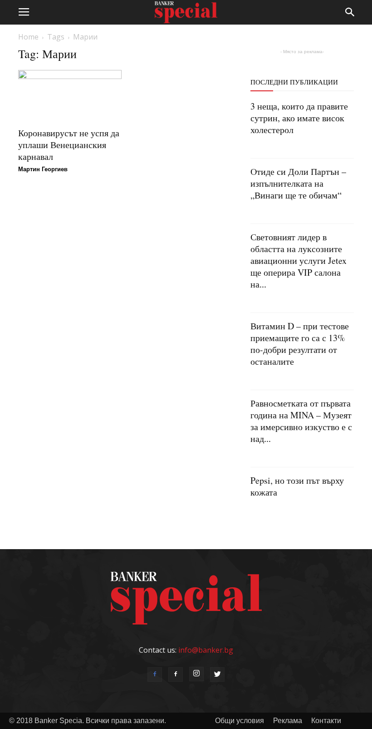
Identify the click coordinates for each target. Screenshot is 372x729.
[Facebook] (154, 674)
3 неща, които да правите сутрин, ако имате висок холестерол (299, 118)
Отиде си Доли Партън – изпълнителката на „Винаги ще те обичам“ (298, 183)
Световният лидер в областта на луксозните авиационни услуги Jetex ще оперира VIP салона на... (298, 260)
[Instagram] (196, 674)
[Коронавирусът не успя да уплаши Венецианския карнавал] (70, 95)
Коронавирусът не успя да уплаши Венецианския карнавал (68, 145)
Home (28, 37)
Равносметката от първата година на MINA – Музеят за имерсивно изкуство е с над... (301, 421)
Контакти (326, 720)
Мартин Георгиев (43, 169)
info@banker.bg (205, 650)
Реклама (287, 720)
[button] (350, 12)
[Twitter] (217, 674)
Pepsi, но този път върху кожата (297, 486)
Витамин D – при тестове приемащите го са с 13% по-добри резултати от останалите (299, 343)
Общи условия (239, 720)
